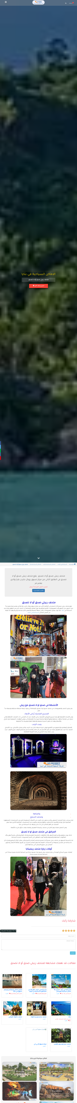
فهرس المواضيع (39, 590)
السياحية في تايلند (33, 613)
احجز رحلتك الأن (39, 286)
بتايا (63, 610)
